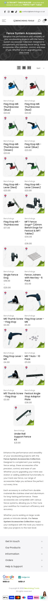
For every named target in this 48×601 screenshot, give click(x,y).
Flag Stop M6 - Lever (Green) (33, 186)
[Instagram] (8, 11)
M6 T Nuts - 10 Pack (32, 358)
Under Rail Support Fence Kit (22, 436)
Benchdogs (9, 100)
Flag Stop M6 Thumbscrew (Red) (32, 106)
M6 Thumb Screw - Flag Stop (13, 320)
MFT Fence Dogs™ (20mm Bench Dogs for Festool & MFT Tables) (33, 227)
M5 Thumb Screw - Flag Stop (13, 395)
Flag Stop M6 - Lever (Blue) (33, 146)
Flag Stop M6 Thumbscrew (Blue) (11, 106)
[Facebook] (4, 11)
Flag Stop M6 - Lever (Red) (12, 186)
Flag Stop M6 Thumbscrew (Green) (11, 147)
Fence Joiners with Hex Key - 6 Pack (34, 277)
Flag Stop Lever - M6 (34, 320)
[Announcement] (24, 3)
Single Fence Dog (11, 276)
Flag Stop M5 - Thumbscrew (12, 223)
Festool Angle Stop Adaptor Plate (32, 396)
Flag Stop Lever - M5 (13, 358)
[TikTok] (16, 11)
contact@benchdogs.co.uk (33, 11)
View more (24, 52)
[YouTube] (12, 11)
